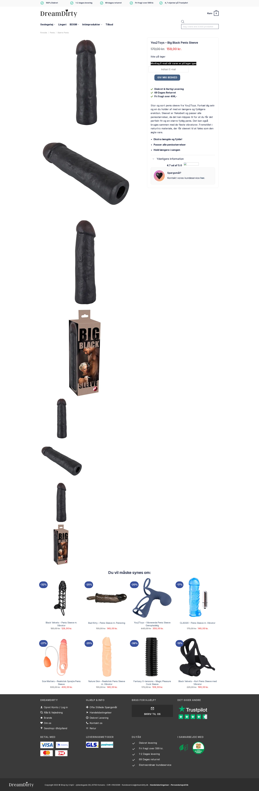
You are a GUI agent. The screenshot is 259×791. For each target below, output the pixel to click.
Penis (52, 33)
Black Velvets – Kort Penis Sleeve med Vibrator (198, 682)
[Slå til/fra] (153, 159)
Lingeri (62, 24)
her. (202, 177)
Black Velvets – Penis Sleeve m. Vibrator (61, 624)
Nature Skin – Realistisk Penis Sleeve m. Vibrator (106, 682)
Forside (43, 33)
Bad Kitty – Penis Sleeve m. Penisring (106, 623)
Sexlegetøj (46, 24)
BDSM (73, 24)
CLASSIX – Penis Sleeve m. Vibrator (197, 623)
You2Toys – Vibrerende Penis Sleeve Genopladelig (152, 624)
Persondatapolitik (179, 785)
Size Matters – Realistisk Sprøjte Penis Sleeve (61, 682)
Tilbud (109, 24)
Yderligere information (170, 158)
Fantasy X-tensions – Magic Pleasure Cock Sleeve (152, 682)
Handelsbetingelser (159, 785)
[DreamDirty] (59, 13)
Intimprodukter (91, 24)
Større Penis (63, 33)
